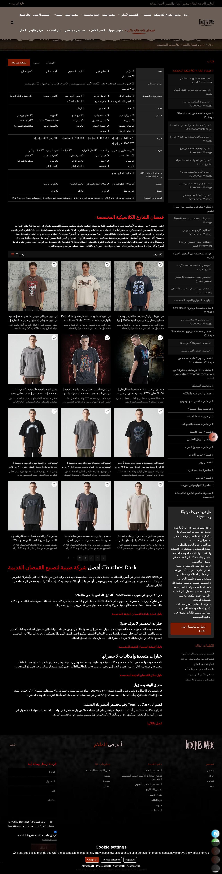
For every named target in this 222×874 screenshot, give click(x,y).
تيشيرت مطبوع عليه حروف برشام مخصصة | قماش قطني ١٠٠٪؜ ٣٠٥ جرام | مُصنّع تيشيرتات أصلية (139, 538)
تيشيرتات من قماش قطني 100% (197, 658)
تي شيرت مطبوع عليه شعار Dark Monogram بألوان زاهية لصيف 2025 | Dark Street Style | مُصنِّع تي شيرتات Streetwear (86, 318)
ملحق (51, 825)
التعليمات (157, 810)
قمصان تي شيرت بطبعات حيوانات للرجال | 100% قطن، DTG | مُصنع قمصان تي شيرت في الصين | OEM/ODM (140, 391)
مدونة (159, 805)
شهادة (106, 780)
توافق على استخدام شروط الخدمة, (37, 837)
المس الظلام (98, 30)
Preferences (102, 866)
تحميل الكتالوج (154, 789)
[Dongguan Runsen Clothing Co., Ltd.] (206, 22)
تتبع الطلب (156, 799)
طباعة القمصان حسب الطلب (199, 669)
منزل (210, 44)
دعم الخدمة (55, 30)
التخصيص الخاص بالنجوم (148, 784)
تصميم (147, 14)
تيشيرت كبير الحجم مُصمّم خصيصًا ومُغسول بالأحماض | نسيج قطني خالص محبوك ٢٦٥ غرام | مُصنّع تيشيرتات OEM (34, 538)
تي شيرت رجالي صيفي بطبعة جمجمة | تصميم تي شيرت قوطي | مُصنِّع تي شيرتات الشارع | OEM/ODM (33, 318)
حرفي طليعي (36, 30)
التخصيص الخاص (153, 770)
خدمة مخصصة (91, 14)
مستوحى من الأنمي (74, 30)
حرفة (211, 775)
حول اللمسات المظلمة (98, 770)
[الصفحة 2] (103, 558)
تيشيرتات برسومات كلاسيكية (199, 679)
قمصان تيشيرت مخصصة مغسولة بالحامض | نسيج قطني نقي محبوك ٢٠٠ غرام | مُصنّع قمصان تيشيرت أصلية (87, 538)
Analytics (117, 866)
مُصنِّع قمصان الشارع (204, 663)
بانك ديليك (24, 14)
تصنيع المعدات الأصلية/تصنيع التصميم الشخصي (142, 777)
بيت (185, 14)
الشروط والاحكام (49, 839)
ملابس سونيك (115, 30)
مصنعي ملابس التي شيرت (201, 674)
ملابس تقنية (108, 14)
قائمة (17, 254)
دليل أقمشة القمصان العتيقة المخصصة (140, 646)
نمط (211, 786)
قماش (210, 780)
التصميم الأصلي (129, 14)
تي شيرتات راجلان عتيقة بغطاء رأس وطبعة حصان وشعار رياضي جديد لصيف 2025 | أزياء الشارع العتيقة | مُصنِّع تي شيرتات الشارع (140, 318)
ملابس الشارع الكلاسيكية (167, 14)
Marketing (87, 866)
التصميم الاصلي (41, 14)
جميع (202, 44)
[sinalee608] (215, 834)
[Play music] (213, 437)
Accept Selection (111, 859)
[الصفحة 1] (68, 558)
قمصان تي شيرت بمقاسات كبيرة (197, 653)
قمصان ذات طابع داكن (141, 30)
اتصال (22, 30)
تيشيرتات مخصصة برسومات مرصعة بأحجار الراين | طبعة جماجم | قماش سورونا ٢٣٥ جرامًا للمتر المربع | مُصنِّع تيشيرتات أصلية (139, 465)
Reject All (130, 859)
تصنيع (59, 14)
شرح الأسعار (155, 794)
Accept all (92, 859)
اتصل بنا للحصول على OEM (193, 628)
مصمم (210, 770)
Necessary (132, 866)
